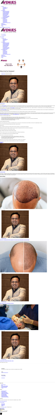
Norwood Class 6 (5, 19)
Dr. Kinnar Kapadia (5, 7)
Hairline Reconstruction (6, 13)
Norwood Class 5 (5, 51)
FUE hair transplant (3, 109)
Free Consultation (2, 36)
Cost (2, 25)
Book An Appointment (4, 387)
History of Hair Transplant (6, 11)
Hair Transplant (3, 10)
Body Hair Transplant (5, 14)
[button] (27, 413)
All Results (4, 18)
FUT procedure (13, 107)
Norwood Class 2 (5, 53)
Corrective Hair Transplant (6, 47)
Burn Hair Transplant (5, 17)
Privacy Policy (3, 403)
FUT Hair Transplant (3, 394)
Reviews (2, 23)
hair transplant (4, 105)
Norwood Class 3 (5, 21)
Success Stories (3, 55)
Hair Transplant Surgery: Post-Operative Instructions (7, 303)
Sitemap (2, 405)
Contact (2, 57)
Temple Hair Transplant (4, 392)
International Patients (3, 24)
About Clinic (4, 38)
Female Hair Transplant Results (6, 22)
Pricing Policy (3, 404)
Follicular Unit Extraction (6, 43)
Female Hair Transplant (6, 45)
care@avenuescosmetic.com (4, 372)
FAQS (4, 41)
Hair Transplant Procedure (4, 386)
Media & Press (4, 8)
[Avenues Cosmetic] (8, 5)
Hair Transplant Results (4, 49)
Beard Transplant (5, 15)
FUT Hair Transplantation (6, 12)
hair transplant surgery (16, 114)
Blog (4, 74)
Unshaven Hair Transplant (6, 16)
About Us (2, 6)
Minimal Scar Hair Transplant (4, 393)
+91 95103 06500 (2, 402)
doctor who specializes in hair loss (4, 114)
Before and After (3, 384)
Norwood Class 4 (5, 20)
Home (2, 74)
